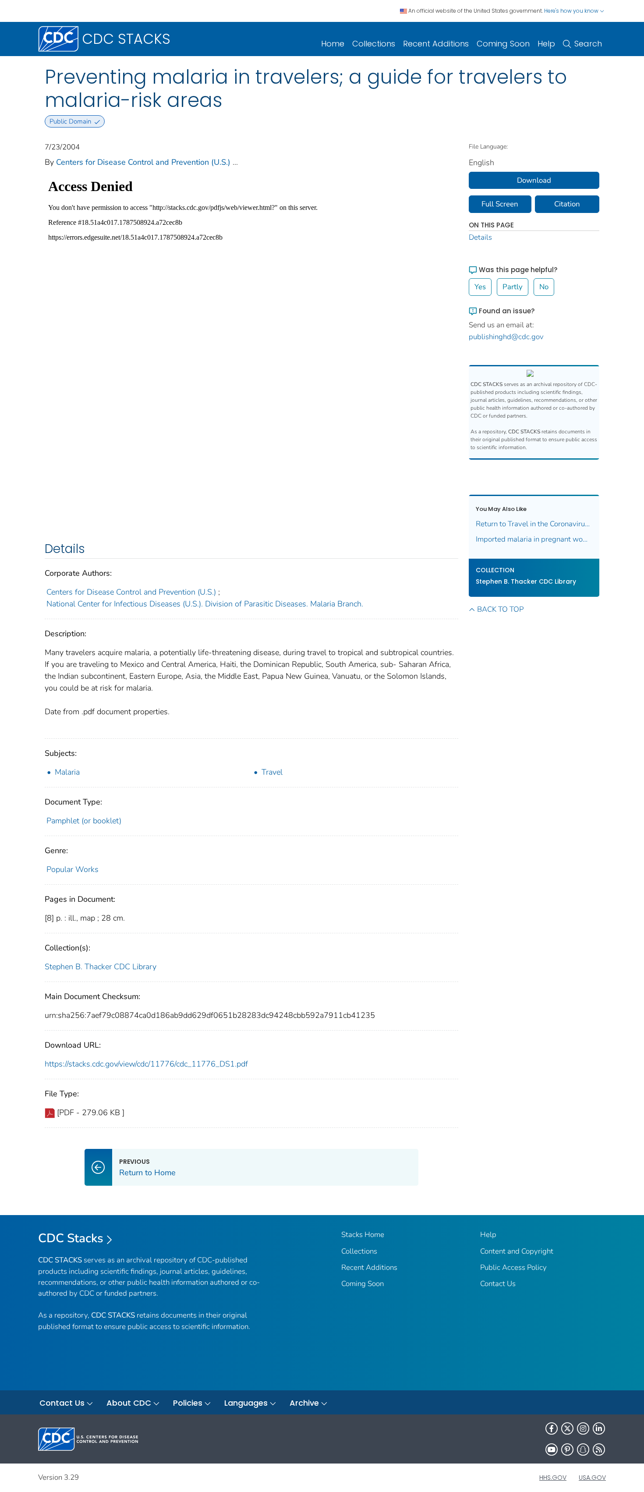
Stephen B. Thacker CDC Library (100, 966)
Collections (373, 43)
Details (480, 237)
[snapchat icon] (583, 1449)
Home (332, 43)
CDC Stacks (70, 1238)
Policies (187, 1402)
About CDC (128, 1402)
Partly (512, 287)
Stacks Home (362, 1235)
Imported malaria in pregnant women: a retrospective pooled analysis (534, 539)
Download (534, 180)
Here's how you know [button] (572, 10)
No (543, 287)
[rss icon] (599, 1449)
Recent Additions (436, 43)
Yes (480, 287)
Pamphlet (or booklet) (83, 820)
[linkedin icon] (599, 1428)
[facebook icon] (552, 1428)
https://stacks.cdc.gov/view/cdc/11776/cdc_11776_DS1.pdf (146, 1064)
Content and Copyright (516, 1251)
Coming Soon (503, 43)
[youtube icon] (552, 1449)
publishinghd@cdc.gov (506, 337)
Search (588, 43)
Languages (246, 1402)
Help (546, 43)
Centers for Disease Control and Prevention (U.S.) (143, 162)
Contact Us (498, 1284)
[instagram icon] (583, 1428)
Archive (304, 1402)
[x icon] (567, 1428)
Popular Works (72, 869)
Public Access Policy (513, 1267)
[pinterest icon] (567, 1449)
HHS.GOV (552, 1477)
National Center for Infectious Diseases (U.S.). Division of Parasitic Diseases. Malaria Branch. (204, 604)
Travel (272, 772)
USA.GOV (592, 1477)
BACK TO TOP (500, 609)
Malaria (67, 772)
